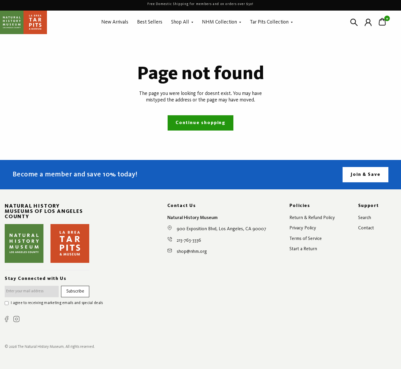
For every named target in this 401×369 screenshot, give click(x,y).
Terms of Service (305, 238)
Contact (366, 228)
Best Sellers (149, 22)
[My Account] (368, 22)
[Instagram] (16, 319)
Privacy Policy (302, 228)
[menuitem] (115, 22)
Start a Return (303, 249)
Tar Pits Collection (269, 22)
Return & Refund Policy (312, 218)
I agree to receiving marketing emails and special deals (57, 303)
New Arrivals (114, 22)
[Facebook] (7, 319)
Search (364, 218)
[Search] (354, 22)
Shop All (180, 22)
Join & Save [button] (365, 174)
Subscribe (75, 291)
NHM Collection (219, 22)
